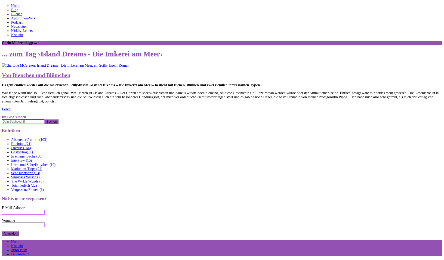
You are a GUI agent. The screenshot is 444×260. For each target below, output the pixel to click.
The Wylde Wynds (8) (27, 181)
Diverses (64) (21, 148)
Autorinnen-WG (23, 18)
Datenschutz (20, 254)
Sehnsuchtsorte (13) (25, 173)
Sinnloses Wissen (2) (26, 177)
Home (15, 6)
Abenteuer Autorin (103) (29, 140)
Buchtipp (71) (21, 144)
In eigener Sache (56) (26, 156)
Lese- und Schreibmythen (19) (33, 165)
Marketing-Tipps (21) (26, 169)
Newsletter (19, 26)
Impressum (19, 250)
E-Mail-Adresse (13, 208)
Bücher (16, 14)
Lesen (6, 109)
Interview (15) (21, 160)
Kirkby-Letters (22, 31)
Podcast (16, 22)
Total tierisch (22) (24, 185)
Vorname (8, 220)
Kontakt (17, 35)
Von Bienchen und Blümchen (36, 75)
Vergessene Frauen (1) (27, 190)
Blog (14, 10)
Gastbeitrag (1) (22, 152)
